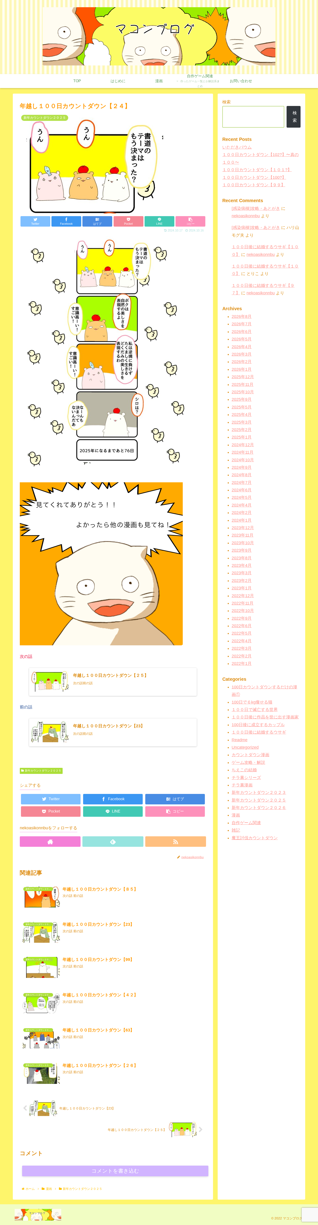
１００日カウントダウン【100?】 (254, 177)
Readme (239, 739)
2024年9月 (242, 467)
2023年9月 (242, 550)
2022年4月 (242, 641)
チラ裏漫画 (242, 785)
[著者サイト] (50, 841)
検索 (226, 102)
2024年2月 (242, 512)
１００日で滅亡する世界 (255, 709)
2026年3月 (242, 354)
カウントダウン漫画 (250, 754)
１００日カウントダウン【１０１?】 (257, 169)
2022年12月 (243, 595)
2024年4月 (242, 505)
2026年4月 (242, 346)
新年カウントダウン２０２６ (259, 807)
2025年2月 (242, 429)
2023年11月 (243, 535)
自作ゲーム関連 (246, 822)
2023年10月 (243, 543)
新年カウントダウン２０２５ (43, 770)
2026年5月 (242, 339)
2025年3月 (242, 422)
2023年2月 (242, 580)
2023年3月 (242, 573)
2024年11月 (243, 452)
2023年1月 (242, 588)
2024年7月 (242, 482)
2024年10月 (243, 459)
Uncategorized (245, 747)
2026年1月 (242, 369)
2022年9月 (242, 618)
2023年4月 (242, 565)
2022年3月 (242, 648)
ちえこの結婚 (244, 770)
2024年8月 (242, 475)
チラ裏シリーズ (246, 777)
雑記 (236, 830)
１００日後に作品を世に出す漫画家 (265, 717)
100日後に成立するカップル (258, 724)
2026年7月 (242, 324)
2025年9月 (242, 399)
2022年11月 (243, 603)
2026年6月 (242, 331)
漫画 (236, 815)
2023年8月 (242, 557)
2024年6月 (242, 490)
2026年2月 (242, 361)
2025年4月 (242, 414)
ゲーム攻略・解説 (248, 762)
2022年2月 (242, 656)
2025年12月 (243, 376)
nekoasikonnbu (246, 216)
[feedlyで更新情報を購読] (112, 841)
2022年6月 (242, 625)
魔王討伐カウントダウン (255, 838)
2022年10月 (243, 610)
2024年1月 (242, 520)
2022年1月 (242, 663)
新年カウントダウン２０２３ (259, 792)
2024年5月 (242, 497)
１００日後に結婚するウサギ (259, 732)
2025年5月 (242, 407)
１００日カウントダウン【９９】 (253, 185)
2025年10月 (243, 392)
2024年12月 (243, 444)
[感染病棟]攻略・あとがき (256, 208)
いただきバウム (237, 147)
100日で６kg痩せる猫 (252, 702)
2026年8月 (242, 316)
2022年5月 (242, 633)
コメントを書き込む (115, 1171)
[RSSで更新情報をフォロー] (175, 841)
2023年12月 (243, 527)
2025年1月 (242, 437)
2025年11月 (243, 384)
